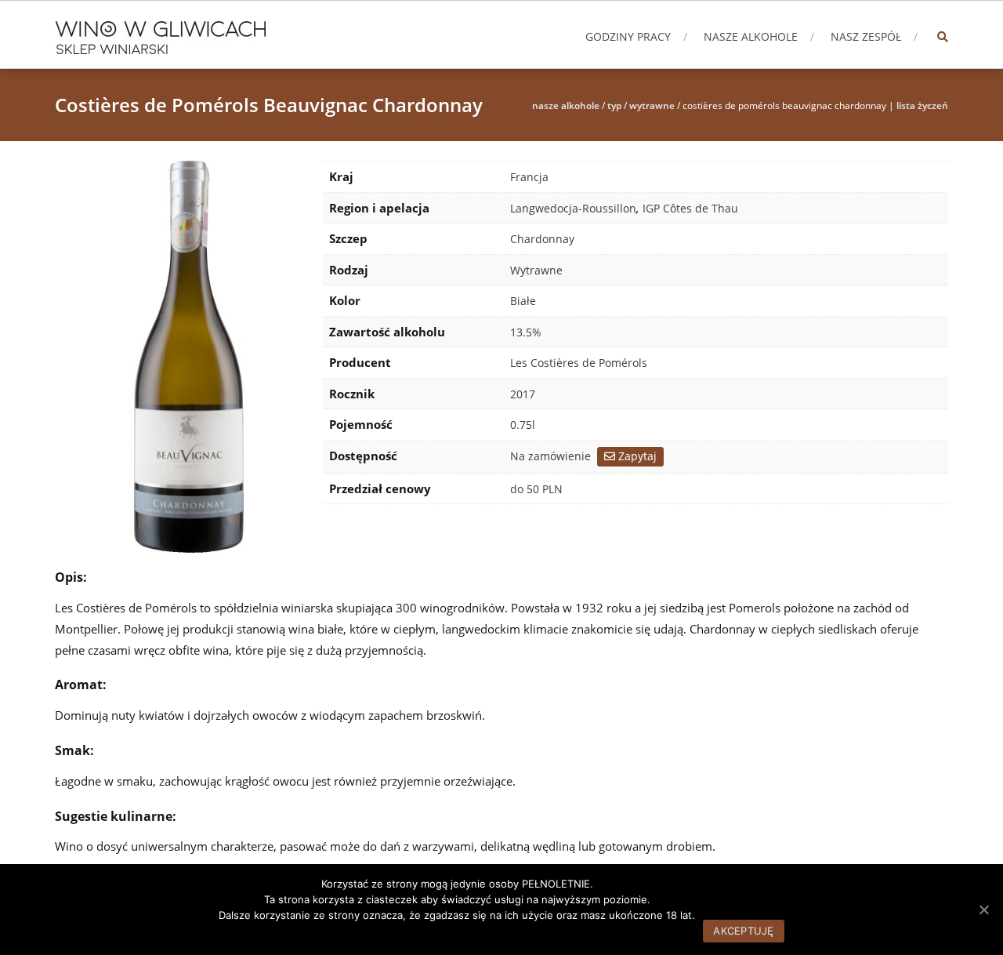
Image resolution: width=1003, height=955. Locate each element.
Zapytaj (636, 455)
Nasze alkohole (751, 36)
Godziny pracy (628, 36)
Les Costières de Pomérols (578, 362)
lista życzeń (922, 105)
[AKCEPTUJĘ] (983, 909)
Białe (523, 300)
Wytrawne (652, 105)
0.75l (522, 424)
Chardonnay (542, 238)
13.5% (525, 332)
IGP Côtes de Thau (690, 208)
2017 (522, 394)
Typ (614, 105)
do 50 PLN (536, 488)
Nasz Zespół (866, 36)
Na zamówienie (550, 455)
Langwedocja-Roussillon (573, 208)
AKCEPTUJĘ (743, 930)
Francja (529, 176)
